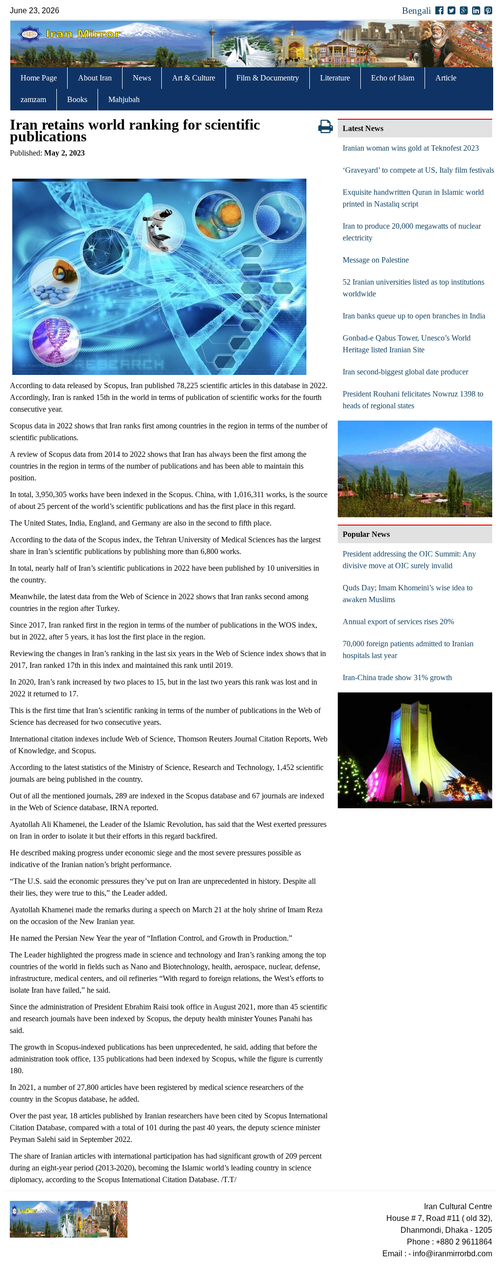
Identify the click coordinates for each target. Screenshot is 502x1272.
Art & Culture (193, 78)
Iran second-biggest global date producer (405, 372)
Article (445, 78)
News (142, 78)
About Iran (95, 78)
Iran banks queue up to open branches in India (414, 316)
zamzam (33, 99)
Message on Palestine (376, 260)
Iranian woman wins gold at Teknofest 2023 (411, 148)
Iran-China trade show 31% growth (397, 677)
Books (77, 99)
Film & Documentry (267, 78)
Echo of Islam (392, 78)
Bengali (416, 10)
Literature (335, 78)
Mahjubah (124, 99)
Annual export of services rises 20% (398, 621)
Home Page (39, 78)
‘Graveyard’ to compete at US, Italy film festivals (418, 170)
